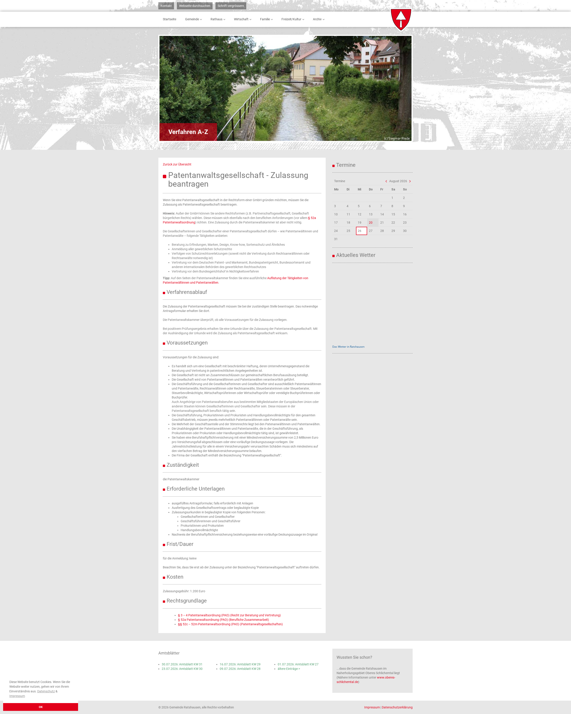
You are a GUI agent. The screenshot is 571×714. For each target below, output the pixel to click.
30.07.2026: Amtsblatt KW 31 (182, 664)
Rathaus (216, 19)
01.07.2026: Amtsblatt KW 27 (298, 664)
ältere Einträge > (289, 669)
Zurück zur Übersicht (177, 164)
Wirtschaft (241, 19)
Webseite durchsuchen (194, 6)
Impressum (17, 696)
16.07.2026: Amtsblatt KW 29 (240, 664)
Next (395, 88)
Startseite (169, 19)
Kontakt (166, 6)
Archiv (317, 19)
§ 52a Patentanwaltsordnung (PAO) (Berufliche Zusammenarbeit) (223, 619)
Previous (175, 88)
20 (370, 222)
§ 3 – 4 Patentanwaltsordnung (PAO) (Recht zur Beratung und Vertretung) (229, 615)
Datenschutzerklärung (397, 707)
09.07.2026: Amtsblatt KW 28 (240, 669)
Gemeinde (192, 19)
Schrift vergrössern (231, 6)
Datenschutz (46, 691)
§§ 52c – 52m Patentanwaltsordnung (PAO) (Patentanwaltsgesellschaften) (230, 624)
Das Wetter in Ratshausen (348, 347)
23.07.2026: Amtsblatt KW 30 (182, 669)
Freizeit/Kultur (291, 19)
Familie (265, 19)
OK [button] (41, 707)
